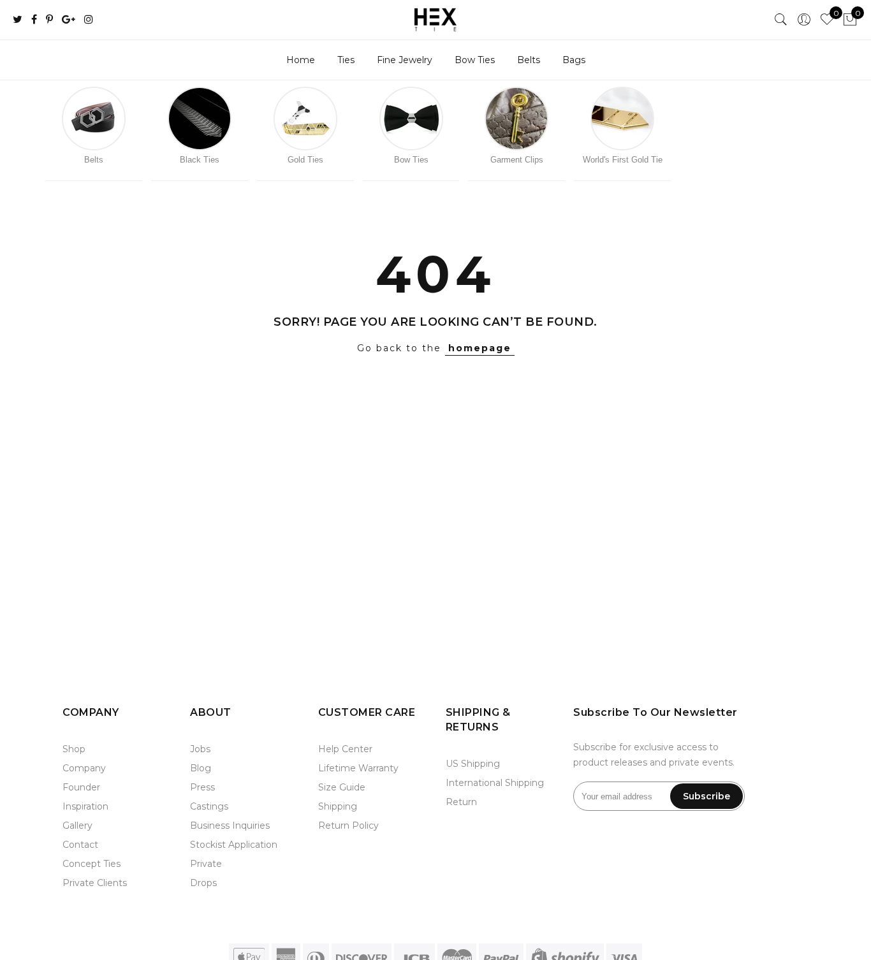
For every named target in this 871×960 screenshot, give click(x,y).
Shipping (337, 806)
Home (300, 60)
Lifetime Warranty (358, 768)
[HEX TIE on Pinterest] (49, 20)
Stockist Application (233, 844)
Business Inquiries (230, 825)
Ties (346, 60)
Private (206, 863)
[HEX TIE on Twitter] (17, 20)
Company (84, 768)
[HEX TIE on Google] (68, 20)
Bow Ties (475, 60)
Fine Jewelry (404, 60)
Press (202, 787)
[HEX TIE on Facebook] (34, 20)
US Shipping (473, 763)
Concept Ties (91, 863)
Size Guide (341, 787)
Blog (200, 768)
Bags (573, 60)
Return (461, 802)
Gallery (77, 825)
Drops (203, 883)
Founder (81, 787)
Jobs (200, 749)
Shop (73, 749)
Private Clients (94, 883)
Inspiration (85, 806)
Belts (528, 60)
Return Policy (348, 825)
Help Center (345, 749)
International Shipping (495, 783)
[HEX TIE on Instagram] (88, 20)
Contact (80, 844)
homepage (479, 348)
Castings (209, 806)
